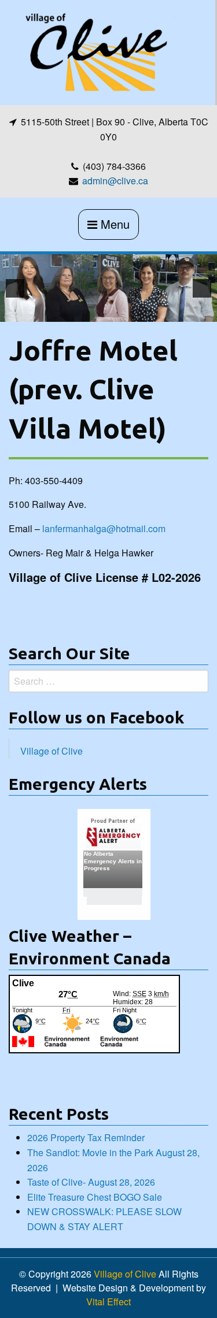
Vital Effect (108, 1301)
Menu (113, 224)
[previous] (15, 288)
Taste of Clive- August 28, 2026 (91, 1182)
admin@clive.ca (115, 180)
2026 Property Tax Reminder (86, 1137)
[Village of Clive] (95, 51)
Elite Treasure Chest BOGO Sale (94, 1197)
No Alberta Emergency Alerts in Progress (113, 861)
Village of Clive (51, 751)
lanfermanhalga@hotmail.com (102, 528)
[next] (202, 288)
